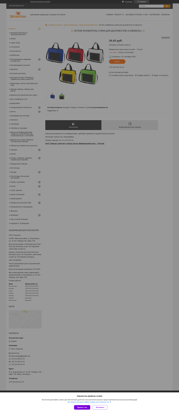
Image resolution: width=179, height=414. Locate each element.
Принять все (82, 407)
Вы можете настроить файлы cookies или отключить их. (89, 402)
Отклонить (100, 407)
